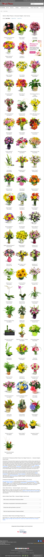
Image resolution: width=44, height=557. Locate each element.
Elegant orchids (9, 482)
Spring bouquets (24, 482)
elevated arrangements (14, 475)
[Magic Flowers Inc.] (7, 4)
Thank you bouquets (21, 474)
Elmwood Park (17, 518)
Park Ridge (10, 518)
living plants (19, 466)
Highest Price (13, 18)
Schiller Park (28, 518)
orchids (33, 466)
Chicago (6, 518)
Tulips (36, 482)
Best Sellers (8, 18)
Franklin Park (23, 518)
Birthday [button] (17, 7)
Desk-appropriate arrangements (8, 481)
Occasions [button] (12, 7)
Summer (7, 7)
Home (1, 11)
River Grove (32, 518)
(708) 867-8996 (2, 543)
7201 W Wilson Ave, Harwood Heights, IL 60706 (8, 542)
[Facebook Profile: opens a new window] (38, 541)
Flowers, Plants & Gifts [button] (35, 7)
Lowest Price (19, 18)
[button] (41, 552)
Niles (14, 518)
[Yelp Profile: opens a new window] (43, 541)
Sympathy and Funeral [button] (25, 7)
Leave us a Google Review (39, 543)
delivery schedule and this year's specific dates (31, 490)
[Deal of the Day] (34, 48)
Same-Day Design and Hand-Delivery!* (8, 0)
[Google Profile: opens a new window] (41, 541)
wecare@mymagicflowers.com (5, 544)
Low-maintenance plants (31, 481)
